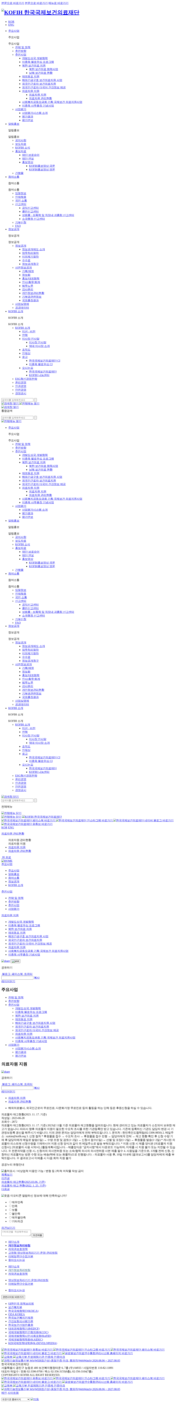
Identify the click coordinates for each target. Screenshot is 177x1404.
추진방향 (20, 50)
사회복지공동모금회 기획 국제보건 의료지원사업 (52, 101)
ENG (11, 24)
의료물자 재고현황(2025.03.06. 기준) (23, 1181)
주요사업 (13, 30)
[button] (6, 864)
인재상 (26, 353)
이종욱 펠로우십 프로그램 (38, 61)
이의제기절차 (30, 256)
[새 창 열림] (28, 820)
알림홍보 (13, 123)
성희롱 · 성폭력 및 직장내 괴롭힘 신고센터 (48, 215)
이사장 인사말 (30, 338)
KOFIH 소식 (22, 147)
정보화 (26, 274)
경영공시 (20, 393)
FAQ (18, 225)
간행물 (19, 173)
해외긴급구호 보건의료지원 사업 (42, 80)
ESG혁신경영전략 (26, 378)
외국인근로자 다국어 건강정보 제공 (44, 87)
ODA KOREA (16, 1314)
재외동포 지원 (30, 76)
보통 (14, 1209)
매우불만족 (19, 1217)
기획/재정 (28, 271)
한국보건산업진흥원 (20, 1324)
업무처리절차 (30, 253)
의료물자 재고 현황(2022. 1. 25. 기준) (23, 1185)
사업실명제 (22, 304)
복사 (37, 977)
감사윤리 (27, 289)
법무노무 (27, 285)
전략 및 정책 (22, 47)
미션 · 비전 (28, 331)
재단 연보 (28, 158)
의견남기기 (8, 1227)
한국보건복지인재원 (20, 1317)
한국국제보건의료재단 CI (44, 360)
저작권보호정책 (18, 1249)
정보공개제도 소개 (33, 249)
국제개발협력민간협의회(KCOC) (28, 1332)
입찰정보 (20, 193)
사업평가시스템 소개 (35, 112)
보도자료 (20, 144)
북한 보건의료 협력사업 (43, 69)
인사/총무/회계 (31, 282)
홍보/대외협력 (30, 278)
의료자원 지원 (30, 91)
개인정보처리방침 (19, 1270)
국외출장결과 (30, 300)
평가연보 (27, 120)
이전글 (5, 1178)
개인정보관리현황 (33, 293)
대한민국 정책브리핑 (21, 1303)
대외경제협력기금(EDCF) (23, 1328)
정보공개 (13, 229)
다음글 (5, 1189)
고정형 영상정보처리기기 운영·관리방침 (33, 1252)
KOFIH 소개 (15, 311)
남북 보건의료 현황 (41, 72)
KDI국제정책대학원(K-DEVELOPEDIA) (32, 1343)
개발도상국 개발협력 (35, 58)
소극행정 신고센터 (33, 218)
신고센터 (20, 204)
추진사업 (20, 54)
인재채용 (20, 196)
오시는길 (27, 367)
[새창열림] (7, 1356)
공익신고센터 (30, 207)
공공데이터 (22, 307)
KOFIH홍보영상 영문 (42, 169)
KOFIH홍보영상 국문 (42, 165)
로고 (25, 356)
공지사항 (20, 140)
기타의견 (17, 1221)
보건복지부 (15, 1307)
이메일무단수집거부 (20, 1256)
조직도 (26, 349)
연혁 (25, 335)
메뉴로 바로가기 (58, 3)
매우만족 (17, 1202)
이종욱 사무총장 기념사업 (38, 105)
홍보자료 (20, 151)
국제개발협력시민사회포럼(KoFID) (29, 1335)
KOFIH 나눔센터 (39, 375)
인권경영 (20, 386)
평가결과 (27, 116)
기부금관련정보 (31, 296)
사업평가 (20, 109)
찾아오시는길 (16, 1260)
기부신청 (20, 222)
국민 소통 (21, 200)
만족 (14, 1206)
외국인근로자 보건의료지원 (39, 83)
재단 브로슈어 (30, 154)
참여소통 (13, 176)
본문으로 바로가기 (12, 3)
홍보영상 (27, 162)
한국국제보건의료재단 (43, 371)
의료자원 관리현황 (40, 98)
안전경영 (20, 389)
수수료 (26, 260)
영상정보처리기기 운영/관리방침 (28, 1280)
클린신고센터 (30, 211)
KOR (11, 21)
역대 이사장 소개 (39, 346)
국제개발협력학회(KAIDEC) (25, 1339)
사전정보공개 (23, 267)
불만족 (16, 1213)
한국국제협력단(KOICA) (23, 1310)
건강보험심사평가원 (20, 1321)
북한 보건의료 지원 (34, 65)
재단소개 (13, 1241)
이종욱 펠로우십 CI (41, 364)
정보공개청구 (30, 263)
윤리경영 (20, 382)
